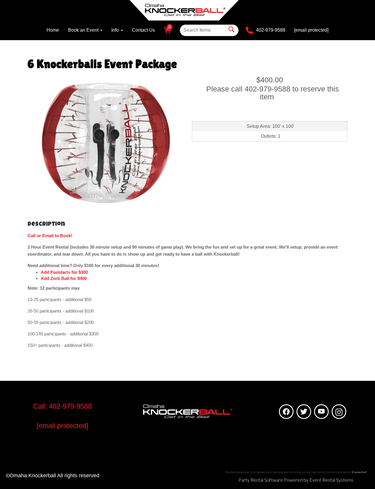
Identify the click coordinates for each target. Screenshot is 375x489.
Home (53, 30)
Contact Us (143, 30)
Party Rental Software (260, 480)
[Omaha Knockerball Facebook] (286, 411)
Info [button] (115, 30)
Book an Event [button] (84, 30)
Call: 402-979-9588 (62, 406)
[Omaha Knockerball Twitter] (303, 411)
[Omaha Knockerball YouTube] (321, 411)
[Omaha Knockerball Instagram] (339, 411)
